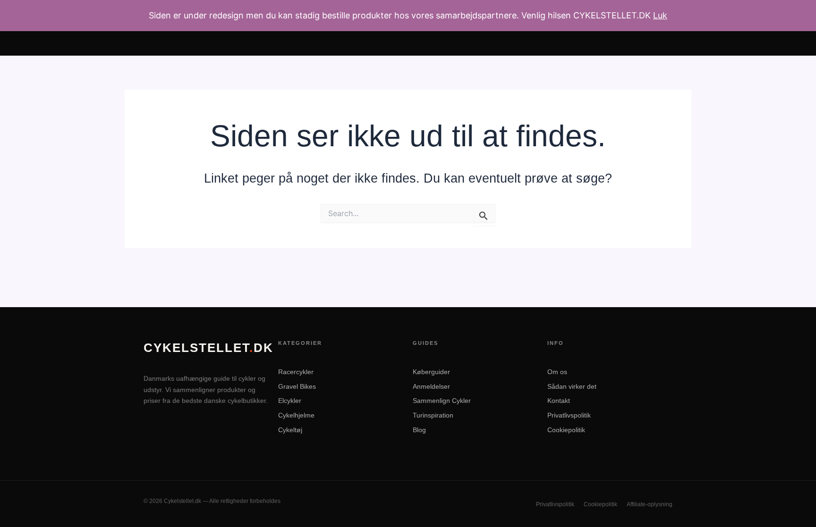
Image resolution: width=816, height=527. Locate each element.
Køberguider (431, 372)
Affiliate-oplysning (649, 504)
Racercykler (296, 372)
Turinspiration (433, 415)
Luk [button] (660, 15)
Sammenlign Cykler (442, 400)
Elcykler (289, 400)
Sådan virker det (571, 386)
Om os (557, 372)
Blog (419, 430)
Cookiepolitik (566, 430)
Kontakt (558, 400)
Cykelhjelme (296, 415)
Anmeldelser (431, 386)
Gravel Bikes (297, 386)
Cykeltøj (290, 430)
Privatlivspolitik (569, 415)
